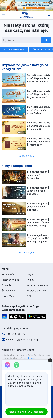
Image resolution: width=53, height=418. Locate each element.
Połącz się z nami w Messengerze (26, 411)
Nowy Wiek (8, 296)
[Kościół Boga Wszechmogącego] (26, 15)
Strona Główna (10, 274)
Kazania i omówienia (37, 285)
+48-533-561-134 (15, 334)
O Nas (30, 296)
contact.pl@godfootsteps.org (22, 339)
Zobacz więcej (26, 155)
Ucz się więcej (29, 358)
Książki (30, 274)
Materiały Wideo (10, 279)
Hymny (30, 279)
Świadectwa (8, 290)
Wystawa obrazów (36, 290)
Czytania (6, 285)
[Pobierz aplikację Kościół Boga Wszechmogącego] (4, 316)
